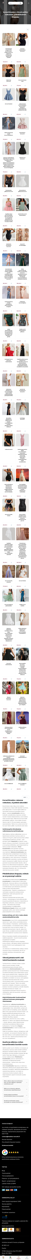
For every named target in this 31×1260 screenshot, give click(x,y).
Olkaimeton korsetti (22, 158)
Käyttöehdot (5, 1206)
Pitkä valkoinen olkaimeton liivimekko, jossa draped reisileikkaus (22, 631)
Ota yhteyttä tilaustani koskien (11, 1142)
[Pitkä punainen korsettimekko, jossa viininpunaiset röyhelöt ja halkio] (8, 718)
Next (25, 797)
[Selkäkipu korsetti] (22, 408)
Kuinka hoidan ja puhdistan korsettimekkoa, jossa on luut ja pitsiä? (14, 1095)
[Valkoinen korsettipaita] (22, 292)
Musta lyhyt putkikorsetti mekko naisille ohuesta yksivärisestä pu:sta (22, 517)
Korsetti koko (22, 580)
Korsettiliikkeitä (8, 783)
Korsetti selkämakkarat (22, 756)
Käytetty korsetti (8, 80)
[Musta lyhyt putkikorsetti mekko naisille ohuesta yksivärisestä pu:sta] (22, 505)
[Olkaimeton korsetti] (22, 148)
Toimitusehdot (6, 1173)
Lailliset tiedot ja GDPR (9, 1183)
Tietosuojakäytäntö (8, 1176)
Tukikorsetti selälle (22, 605)
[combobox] (13, 3)
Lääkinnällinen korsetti (22, 728)
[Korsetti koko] (22, 571)
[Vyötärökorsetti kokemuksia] (22, 204)
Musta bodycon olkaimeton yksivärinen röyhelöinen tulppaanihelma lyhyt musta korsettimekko (8, 488)
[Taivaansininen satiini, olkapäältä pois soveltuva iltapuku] (8, 292)
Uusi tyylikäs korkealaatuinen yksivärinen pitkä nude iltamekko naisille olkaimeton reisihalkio (22, 488)
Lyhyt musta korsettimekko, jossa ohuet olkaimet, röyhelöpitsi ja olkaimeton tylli (22, 107)
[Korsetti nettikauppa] (22, 234)
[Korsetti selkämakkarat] (22, 746)
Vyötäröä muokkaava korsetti (22, 390)
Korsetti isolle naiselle (8, 581)
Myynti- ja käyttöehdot (9, 1181)
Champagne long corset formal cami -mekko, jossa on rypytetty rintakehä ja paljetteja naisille (9, 53)
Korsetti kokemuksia (9, 664)
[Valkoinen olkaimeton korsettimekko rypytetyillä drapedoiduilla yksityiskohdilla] (8, 380)
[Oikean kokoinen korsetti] (8, 687)
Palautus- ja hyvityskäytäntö (10, 1178)
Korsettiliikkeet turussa (22, 784)
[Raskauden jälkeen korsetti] (8, 181)
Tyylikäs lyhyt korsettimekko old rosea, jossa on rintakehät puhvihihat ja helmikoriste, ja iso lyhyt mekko (9, 217)
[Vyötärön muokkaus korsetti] (8, 234)
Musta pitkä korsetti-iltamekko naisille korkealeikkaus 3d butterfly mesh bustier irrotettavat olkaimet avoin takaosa (22, 669)
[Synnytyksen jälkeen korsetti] (22, 181)
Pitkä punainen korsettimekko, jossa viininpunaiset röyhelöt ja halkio (9, 730)
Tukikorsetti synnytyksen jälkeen (22, 330)
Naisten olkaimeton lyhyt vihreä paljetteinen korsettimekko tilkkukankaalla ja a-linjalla (22, 701)
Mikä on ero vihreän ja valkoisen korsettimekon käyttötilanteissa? (12, 1089)
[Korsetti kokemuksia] (8, 654)
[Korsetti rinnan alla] (22, 70)
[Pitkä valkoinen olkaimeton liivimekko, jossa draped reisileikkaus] (22, 619)
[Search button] (20, 3)
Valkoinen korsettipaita (22, 302)
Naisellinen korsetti (22, 133)
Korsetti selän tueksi (8, 515)
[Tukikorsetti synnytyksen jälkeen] (22, 320)
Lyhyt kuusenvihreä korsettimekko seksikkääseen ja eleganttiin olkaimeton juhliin (9, 333)
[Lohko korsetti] (8, 440)
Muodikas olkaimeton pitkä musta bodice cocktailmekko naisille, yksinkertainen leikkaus (9, 422)
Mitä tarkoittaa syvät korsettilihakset (8, 134)
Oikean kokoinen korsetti (8, 698)
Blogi (3, 1170)
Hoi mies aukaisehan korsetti (22, 50)
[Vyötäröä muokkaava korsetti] (22, 380)
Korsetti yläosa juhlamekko (9, 605)
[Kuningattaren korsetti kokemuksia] (8, 350)
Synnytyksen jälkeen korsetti (22, 191)
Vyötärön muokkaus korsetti (8, 245)
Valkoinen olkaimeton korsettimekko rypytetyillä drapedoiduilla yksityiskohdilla (9, 392)
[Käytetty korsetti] (8, 70)
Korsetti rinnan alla (22, 80)
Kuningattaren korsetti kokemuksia (9, 360)
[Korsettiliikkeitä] (8, 774)
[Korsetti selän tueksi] (8, 505)
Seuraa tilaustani (7, 1139)
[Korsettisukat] (8, 94)
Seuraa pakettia (6, 1204)
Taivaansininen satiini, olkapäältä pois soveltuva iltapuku (9, 304)
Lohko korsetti (8, 449)
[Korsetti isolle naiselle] (8, 571)
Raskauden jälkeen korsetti (9, 191)
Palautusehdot (6, 1209)
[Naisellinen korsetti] (22, 123)
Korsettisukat (8, 104)
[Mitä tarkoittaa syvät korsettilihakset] (8, 123)
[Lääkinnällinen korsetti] (22, 718)
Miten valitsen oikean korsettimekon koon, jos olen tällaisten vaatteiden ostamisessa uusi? (13, 1082)
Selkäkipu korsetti (22, 418)
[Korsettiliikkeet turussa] (22, 774)
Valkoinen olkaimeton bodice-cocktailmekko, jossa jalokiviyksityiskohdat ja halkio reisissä (8, 758)
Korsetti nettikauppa (22, 244)
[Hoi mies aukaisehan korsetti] (22, 39)
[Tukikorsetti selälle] (22, 595)
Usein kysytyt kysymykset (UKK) (11, 1201)
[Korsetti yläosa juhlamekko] (8, 595)
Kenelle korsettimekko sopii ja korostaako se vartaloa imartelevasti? (13, 1101)
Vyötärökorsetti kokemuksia (22, 214)
